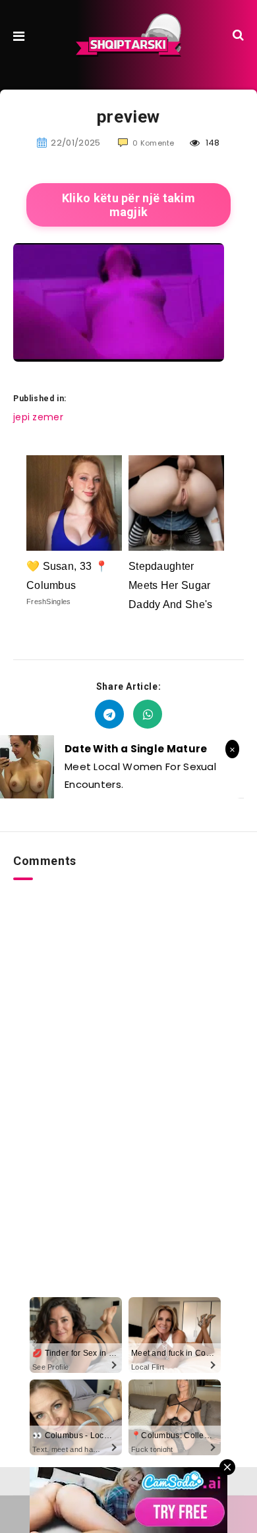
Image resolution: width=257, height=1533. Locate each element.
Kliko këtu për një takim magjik (128, 205)
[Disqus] (128, 1045)
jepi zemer (38, 417)
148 (211, 142)
